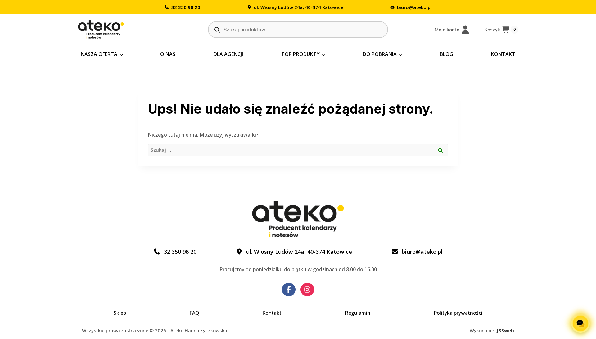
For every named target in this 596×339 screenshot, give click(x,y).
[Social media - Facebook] (289, 289)
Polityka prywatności (458, 312)
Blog (446, 54)
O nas (167, 54)
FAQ (194, 312)
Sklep (120, 312)
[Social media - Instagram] (307, 289)
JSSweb (505, 330)
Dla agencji (228, 54)
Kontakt (503, 54)
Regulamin (357, 312)
